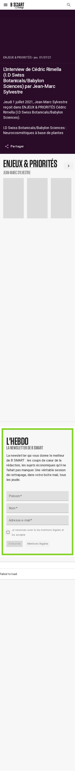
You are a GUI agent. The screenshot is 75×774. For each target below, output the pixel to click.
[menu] (5, 5)
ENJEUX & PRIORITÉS (17, 57)
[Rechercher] (69, 5)
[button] (37, 166)
